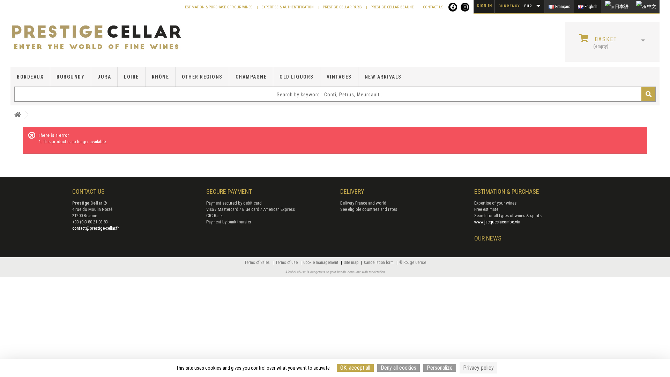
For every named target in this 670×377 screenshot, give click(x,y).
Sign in (484, 5)
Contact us (433, 7)
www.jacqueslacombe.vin (497, 221)
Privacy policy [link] (478, 367)
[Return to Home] (17, 115)
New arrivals (383, 77)
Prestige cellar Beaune (393, 7)
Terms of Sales (257, 262)
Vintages (339, 77)
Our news (487, 238)
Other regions (202, 77)
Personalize (440, 367)
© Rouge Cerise (412, 262)
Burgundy (70, 77)
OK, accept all (355, 367)
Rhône (160, 77)
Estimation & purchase (506, 191)
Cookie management (321, 262)
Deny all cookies (398, 367)
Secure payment (229, 191)
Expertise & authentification (288, 7)
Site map (351, 262)
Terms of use (287, 262)
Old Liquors (297, 77)
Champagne (251, 77)
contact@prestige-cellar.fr (95, 228)
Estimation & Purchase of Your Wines (219, 7)
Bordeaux (30, 77)
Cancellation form (379, 262)
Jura (104, 77)
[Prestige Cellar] (115, 37)
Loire (131, 77)
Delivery (352, 191)
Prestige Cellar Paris (343, 7)
